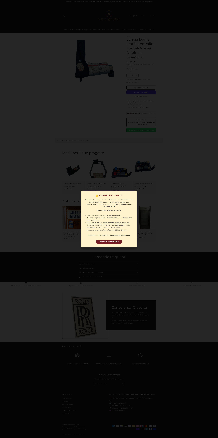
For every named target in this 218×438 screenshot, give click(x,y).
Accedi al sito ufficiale (109, 242)
